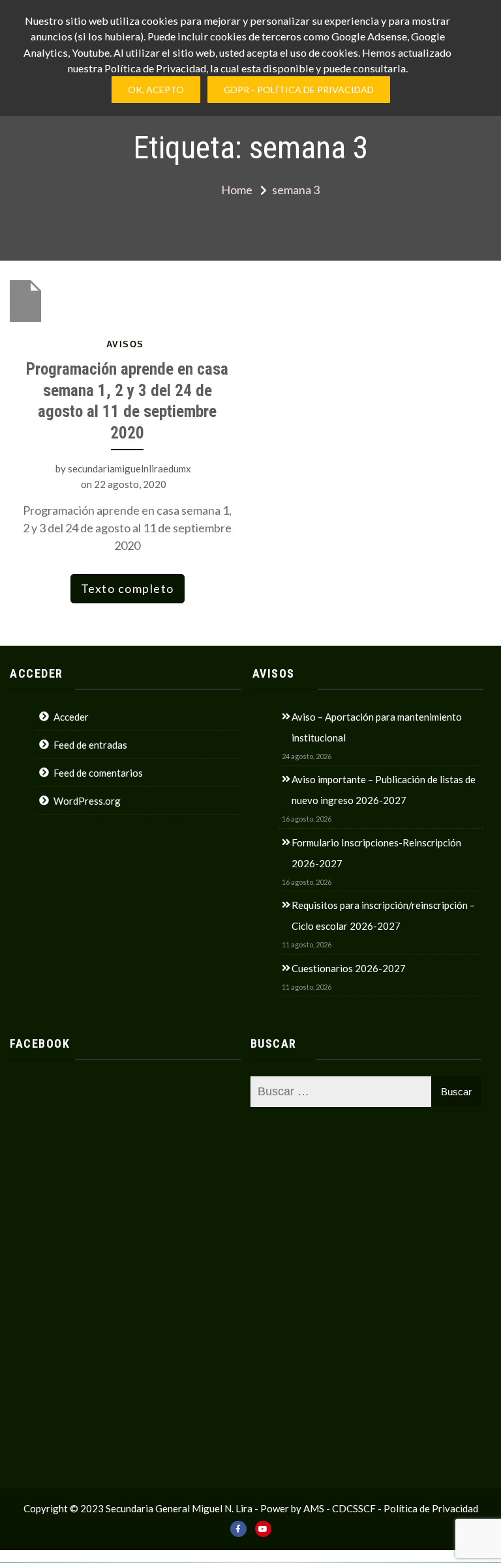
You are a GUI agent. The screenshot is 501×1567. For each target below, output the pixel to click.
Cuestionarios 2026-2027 (349, 968)
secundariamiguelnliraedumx (129, 468)
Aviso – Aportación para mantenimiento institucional (377, 727)
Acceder (71, 717)
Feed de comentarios (98, 773)
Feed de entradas (90, 745)
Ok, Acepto (156, 89)
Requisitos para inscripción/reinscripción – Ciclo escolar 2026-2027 (383, 915)
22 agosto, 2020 (130, 484)
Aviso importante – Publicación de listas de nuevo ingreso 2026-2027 (384, 789)
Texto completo (127, 588)
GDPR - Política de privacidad (299, 89)
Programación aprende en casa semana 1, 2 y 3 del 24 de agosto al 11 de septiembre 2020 (127, 401)
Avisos (125, 344)
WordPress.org (87, 801)
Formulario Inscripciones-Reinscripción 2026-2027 (376, 853)
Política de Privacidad (431, 1508)
